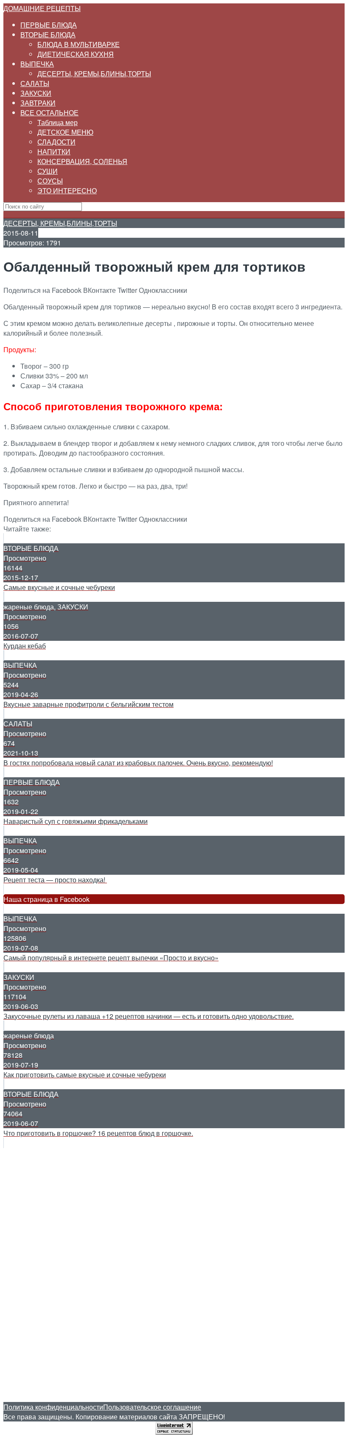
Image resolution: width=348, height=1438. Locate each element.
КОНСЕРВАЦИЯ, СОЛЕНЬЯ (82, 161)
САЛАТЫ (34, 83)
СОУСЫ (50, 181)
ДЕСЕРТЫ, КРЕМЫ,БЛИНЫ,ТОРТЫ (94, 73)
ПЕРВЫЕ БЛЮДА (48, 25)
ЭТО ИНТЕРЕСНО (67, 190)
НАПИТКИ (53, 151)
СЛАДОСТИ (56, 142)
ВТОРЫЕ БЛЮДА (48, 34)
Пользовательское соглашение (152, 1407)
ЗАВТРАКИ (38, 103)
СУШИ (47, 171)
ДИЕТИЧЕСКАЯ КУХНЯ (75, 54)
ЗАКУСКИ (35, 93)
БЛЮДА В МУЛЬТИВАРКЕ (78, 44)
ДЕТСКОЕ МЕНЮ (65, 132)
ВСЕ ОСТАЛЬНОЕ (49, 112)
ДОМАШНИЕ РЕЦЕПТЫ (42, 8)
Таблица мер (57, 122)
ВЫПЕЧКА (37, 64)
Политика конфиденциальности (53, 1407)
